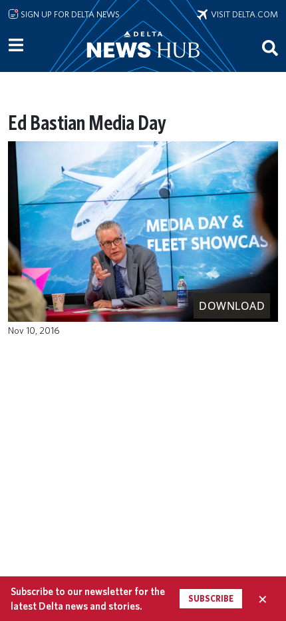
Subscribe (210, 599)
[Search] (270, 47)
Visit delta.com (243, 14)
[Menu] (16, 45)
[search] (270, 47)
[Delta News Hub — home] (143, 63)
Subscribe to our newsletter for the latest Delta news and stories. (88, 598)
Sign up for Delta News (69, 14)
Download (232, 306)
